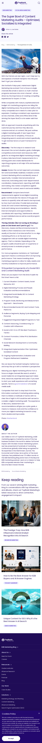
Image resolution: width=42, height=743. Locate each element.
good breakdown (21, 384)
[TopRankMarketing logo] (21, 3)
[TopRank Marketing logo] (8, 640)
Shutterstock (12, 418)
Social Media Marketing (22, 10)
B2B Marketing (7, 10)
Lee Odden (15, 29)
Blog (3, 45)
